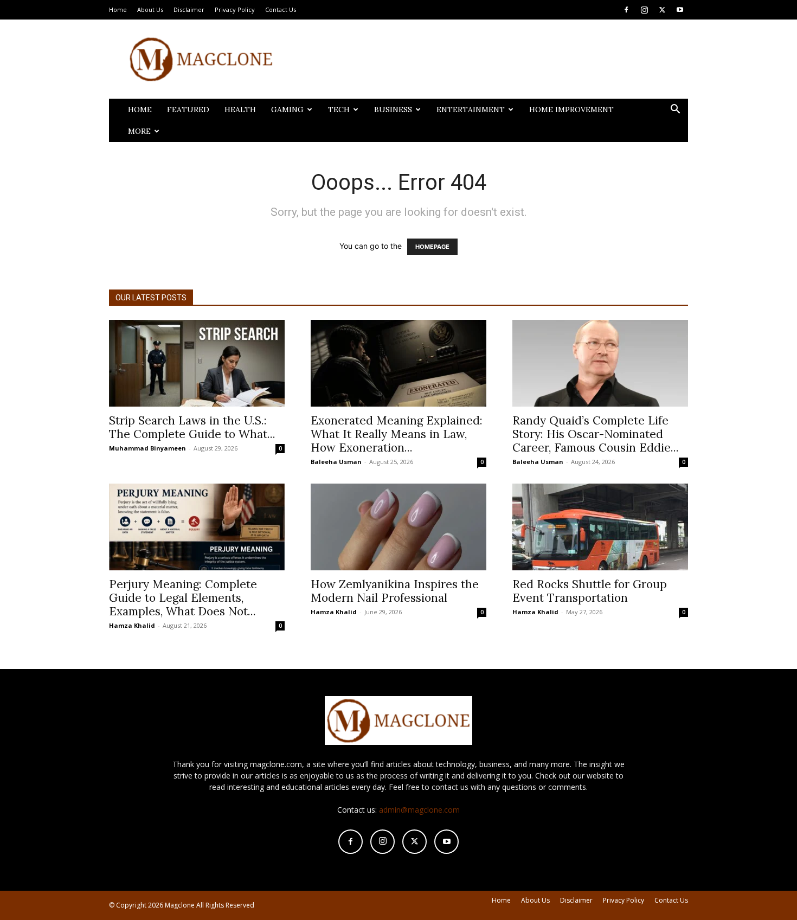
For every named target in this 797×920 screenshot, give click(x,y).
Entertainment (470, 109)
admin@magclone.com (419, 810)
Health (240, 109)
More (139, 131)
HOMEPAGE (432, 246)
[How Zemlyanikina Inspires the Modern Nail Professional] (398, 527)
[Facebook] (626, 10)
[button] (675, 110)
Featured (188, 109)
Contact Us (280, 9)
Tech (339, 109)
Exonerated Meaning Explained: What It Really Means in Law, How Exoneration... (397, 434)
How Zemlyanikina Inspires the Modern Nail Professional (395, 591)
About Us (150, 9)
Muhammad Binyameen (147, 448)
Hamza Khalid (132, 625)
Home (118, 9)
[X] (662, 10)
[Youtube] (680, 10)
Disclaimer (188, 9)
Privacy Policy (235, 9)
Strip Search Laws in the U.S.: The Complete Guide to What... (192, 427)
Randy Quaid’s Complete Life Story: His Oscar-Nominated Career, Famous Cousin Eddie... (595, 434)
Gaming (287, 109)
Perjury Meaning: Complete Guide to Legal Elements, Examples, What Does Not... (183, 598)
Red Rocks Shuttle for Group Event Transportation (589, 591)
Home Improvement (571, 109)
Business (393, 109)
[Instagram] (644, 10)
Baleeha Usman (336, 462)
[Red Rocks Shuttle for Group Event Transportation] (600, 527)
